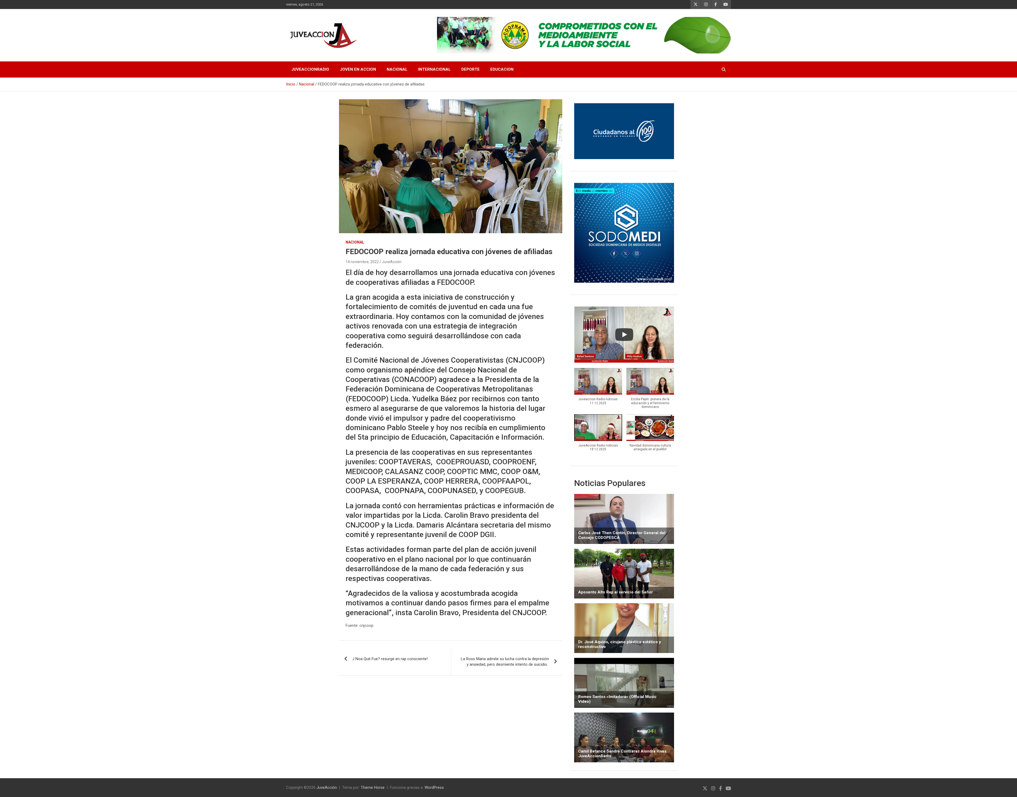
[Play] (624, 334)
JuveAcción (392, 262)
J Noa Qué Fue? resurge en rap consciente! (390, 658)
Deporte (470, 69)
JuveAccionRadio (310, 69)
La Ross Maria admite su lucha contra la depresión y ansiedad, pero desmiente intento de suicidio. (505, 661)
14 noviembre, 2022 (362, 262)
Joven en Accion (358, 69)
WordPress (434, 787)
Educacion (502, 69)
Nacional (397, 69)
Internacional (434, 69)
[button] (598, 389)
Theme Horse (373, 787)
